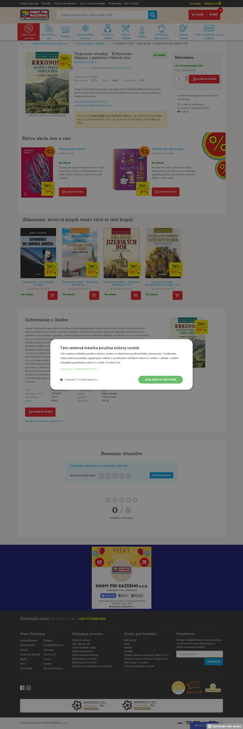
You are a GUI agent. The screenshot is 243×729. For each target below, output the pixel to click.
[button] (121, 369)
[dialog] (121, 364)
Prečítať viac (113, 362)
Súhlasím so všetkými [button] (160, 379)
